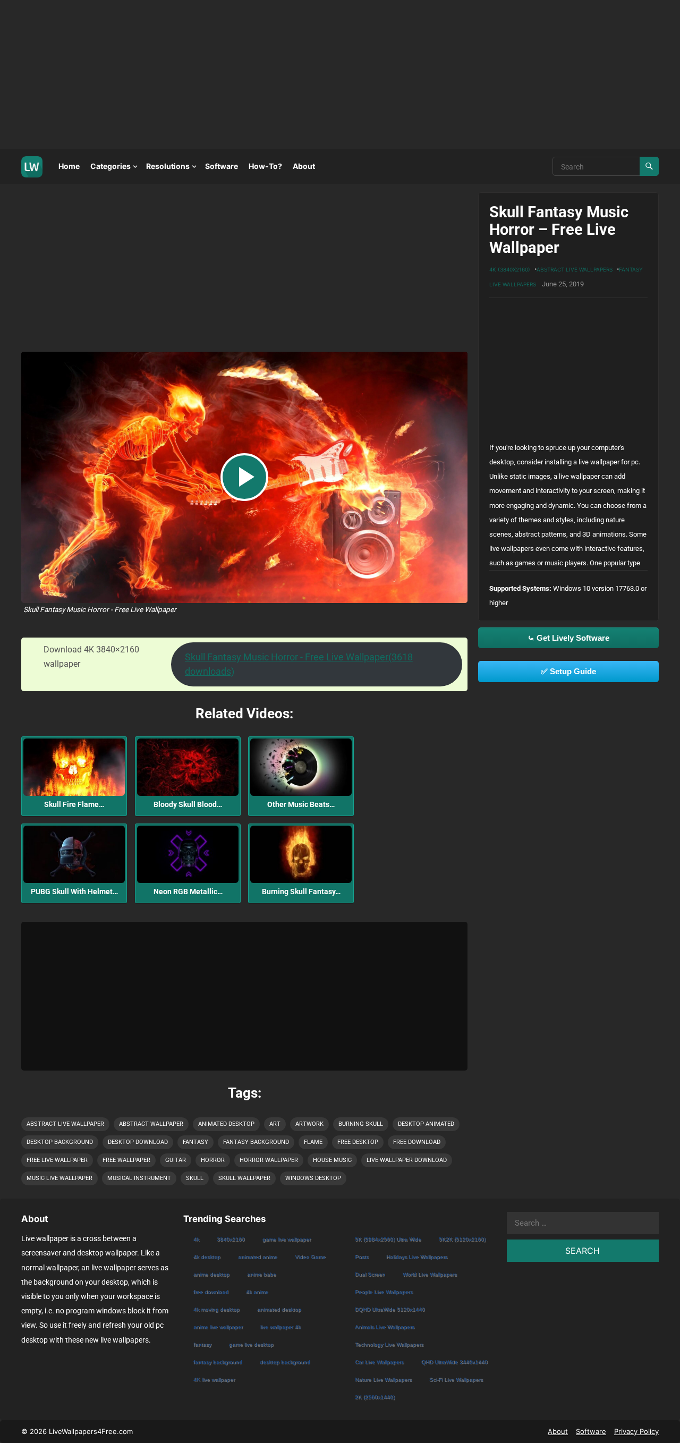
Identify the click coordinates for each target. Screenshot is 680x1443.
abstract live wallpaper (65, 1124)
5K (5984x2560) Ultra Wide (388, 1239)
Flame (313, 1142)
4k (196, 1239)
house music (332, 1160)
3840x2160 (231, 1239)
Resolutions (168, 166)
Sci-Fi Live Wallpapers (456, 1379)
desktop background (60, 1142)
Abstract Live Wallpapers (575, 269)
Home (69, 166)
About (304, 166)
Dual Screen (370, 1274)
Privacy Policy (636, 1431)
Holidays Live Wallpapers (416, 1257)
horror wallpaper (269, 1160)
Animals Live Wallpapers (384, 1327)
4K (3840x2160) (509, 269)
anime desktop (211, 1274)
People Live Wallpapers (384, 1292)
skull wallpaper (244, 1178)
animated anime (257, 1257)
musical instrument (139, 1178)
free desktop (357, 1142)
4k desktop (206, 1257)
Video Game (310, 1257)
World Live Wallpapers (430, 1274)
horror (213, 1160)
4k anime (257, 1292)
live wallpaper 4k (280, 1327)
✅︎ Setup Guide (568, 671)
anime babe (261, 1274)
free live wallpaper (57, 1160)
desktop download (138, 1142)
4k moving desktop (216, 1309)
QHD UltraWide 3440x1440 (454, 1362)
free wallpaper (126, 1160)
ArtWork (309, 1124)
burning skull (360, 1124)
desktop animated (426, 1124)
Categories (110, 166)
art (274, 1124)
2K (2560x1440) (375, 1397)
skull (194, 1178)
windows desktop (313, 1178)
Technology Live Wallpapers (389, 1344)
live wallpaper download (407, 1160)
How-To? (265, 166)
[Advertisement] (319, 74)
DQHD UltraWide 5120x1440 (390, 1309)
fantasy (195, 1142)
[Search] (649, 166)
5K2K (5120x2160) (462, 1239)
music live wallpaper (59, 1178)
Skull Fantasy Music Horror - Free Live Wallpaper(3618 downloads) (299, 664)
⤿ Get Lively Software (568, 637)
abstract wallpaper (151, 1124)
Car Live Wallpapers (379, 1362)
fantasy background (256, 1142)
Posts (362, 1257)
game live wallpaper (286, 1239)
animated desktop (226, 1124)
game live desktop (251, 1344)
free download (416, 1142)
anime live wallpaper (218, 1327)
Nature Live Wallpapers (383, 1379)
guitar (175, 1160)
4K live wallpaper (214, 1379)
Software (221, 166)
